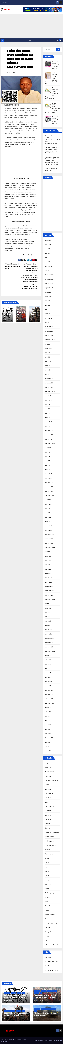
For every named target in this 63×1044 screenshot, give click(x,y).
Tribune (47, 936)
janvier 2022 (48, 478)
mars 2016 (48, 742)
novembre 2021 (49, 487)
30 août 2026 (9, 1000)
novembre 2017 (49, 694)
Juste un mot (48, 854)
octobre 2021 (49, 491)
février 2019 (48, 629)
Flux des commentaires (52, 966)
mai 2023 (48, 409)
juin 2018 (48, 664)
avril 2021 (48, 517)
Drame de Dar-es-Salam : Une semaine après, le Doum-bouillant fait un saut (52, 139)
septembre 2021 (50, 495)
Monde (47, 875)
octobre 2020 (49, 543)
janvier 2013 (48, 751)
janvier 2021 (48, 530)
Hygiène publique (50, 845)
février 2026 (48, 266)
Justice (47, 858)
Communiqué (49, 793)
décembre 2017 (49, 690)
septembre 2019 (50, 599)
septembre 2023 (50, 391)
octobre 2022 (49, 439)
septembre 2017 (50, 703)
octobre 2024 (49, 335)
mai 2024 (48, 357)
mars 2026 (48, 262)
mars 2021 (48, 521)
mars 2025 (48, 313)
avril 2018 (48, 673)
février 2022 (48, 474)
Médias (47, 862)
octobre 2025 (49, 283)
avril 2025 (48, 309)
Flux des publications (51, 961)
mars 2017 (48, 729)
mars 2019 (48, 625)
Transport (48, 932)
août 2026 (48, 240)
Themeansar (4, 1041)
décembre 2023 (49, 378)
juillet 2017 (48, 712)
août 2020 (48, 551)
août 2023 (48, 396)
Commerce (48, 789)
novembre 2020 (49, 539)
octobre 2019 (49, 595)
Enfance (47, 828)
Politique (47, 888)
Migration (48, 867)
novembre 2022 (49, 435)
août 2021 (48, 500)
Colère (47, 784)
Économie (48, 810)
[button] (57, 40)
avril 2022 (48, 465)
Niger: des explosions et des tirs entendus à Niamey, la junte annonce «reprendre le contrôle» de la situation (52, 160)
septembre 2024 (50, 339)
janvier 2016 (48, 746)
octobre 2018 (49, 647)
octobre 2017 (49, 699)
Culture (47, 802)
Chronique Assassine (51, 780)
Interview (47, 849)
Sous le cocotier (50, 914)
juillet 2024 (48, 348)
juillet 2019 (48, 608)
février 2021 (48, 526)
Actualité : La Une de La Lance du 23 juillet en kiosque (12, 266)
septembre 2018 (50, 651)
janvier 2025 (48, 322)
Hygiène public (49, 841)
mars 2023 (48, 417)
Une (46, 940)
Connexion (48, 957)
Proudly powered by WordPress (8, 1039)
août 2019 (48, 603)
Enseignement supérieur (52, 832)
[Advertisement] (31, 26)
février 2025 (48, 318)
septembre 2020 (50, 547)
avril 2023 (48, 413)
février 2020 (48, 577)
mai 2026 (48, 253)
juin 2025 (48, 300)
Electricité (48, 819)
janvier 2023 (48, 426)
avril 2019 (48, 621)
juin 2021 (48, 508)
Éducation (48, 815)
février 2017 (48, 733)
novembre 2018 (49, 642)
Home (35, 1040)
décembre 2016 (49, 738)
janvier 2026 (48, 270)
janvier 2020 (48, 582)
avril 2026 (48, 257)
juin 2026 (48, 249)
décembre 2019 (49, 586)
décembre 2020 (49, 534)
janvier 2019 (48, 634)
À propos (40, 1040)
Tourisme (47, 927)
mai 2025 (48, 305)
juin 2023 (48, 404)
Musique (47, 880)
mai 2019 (48, 616)
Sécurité (47, 906)
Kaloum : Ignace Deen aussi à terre (45, 1014)
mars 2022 (48, 469)
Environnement (49, 836)
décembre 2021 (49, 482)
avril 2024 (48, 361)
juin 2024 (48, 352)
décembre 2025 (49, 275)
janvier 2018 (48, 686)
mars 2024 (48, 365)
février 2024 (48, 370)
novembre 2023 (49, 383)
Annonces (48, 776)
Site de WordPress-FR (51, 970)
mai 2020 (48, 564)
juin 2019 (48, 612)
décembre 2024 (49, 326)
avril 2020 (48, 569)
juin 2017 (48, 716)
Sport (46, 919)
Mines (47, 871)
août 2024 (48, 344)
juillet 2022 (48, 452)
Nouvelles (48, 884)
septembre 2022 (50, 443)
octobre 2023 (49, 387)
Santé (46, 901)
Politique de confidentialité (55, 1040)
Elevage (47, 823)
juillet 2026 (48, 244)
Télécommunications (51, 923)
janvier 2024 (48, 374)
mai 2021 (48, 513)
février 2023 (48, 422)
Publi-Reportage (50, 893)
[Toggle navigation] (30, 40)
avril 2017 (48, 725)
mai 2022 (48, 461)
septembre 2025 (50, 287)
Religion (47, 897)
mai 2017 (48, 720)
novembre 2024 (49, 331)
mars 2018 (48, 677)
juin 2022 (48, 456)
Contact (46, 1040)
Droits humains (49, 806)
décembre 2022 (49, 430)
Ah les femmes (49, 771)
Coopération (48, 797)
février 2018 (48, 681)
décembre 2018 (49, 638)
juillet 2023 (48, 400)
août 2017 (48, 707)
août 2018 (48, 655)
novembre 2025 (49, 279)
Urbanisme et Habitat (51, 945)
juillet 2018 (48, 660)
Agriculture (48, 767)
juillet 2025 (48, 296)
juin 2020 (48, 560)
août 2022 (48, 448)
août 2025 (48, 292)
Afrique (47, 763)
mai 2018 (48, 668)
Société (47, 910)
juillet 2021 (48, 504)
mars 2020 (48, 573)
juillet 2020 (48, 556)
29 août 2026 (39, 1000)
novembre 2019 (49, 590)
